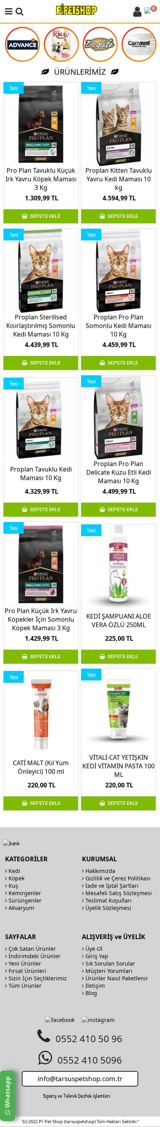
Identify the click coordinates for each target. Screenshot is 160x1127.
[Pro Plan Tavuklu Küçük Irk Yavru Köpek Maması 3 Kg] (40, 124)
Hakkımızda (99, 871)
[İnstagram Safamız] (98, 1020)
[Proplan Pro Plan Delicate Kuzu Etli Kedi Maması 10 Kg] (118, 417)
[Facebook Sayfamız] (60, 1020)
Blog (90, 993)
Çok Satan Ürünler (31, 948)
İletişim (94, 985)
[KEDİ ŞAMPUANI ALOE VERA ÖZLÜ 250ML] (118, 566)
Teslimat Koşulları (108, 900)
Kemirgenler (24, 893)
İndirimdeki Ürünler (34, 956)
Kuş (12, 885)
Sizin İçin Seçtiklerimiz (37, 978)
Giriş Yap (96, 956)
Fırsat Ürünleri (26, 971)
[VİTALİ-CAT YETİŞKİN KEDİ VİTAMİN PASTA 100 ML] (118, 711)
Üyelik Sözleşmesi (107, 907)
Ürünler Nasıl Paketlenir (116, 978)
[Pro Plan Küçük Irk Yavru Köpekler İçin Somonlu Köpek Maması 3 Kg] (40, 564)
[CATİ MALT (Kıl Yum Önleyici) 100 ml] (40, 713)
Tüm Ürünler (24, 985)
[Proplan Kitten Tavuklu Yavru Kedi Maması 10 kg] (118, 124)
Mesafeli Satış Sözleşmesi (118, 893)
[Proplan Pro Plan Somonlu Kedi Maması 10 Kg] (118, 271)
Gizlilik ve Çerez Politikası (117, 878)
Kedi (13, 871)
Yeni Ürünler (24, 963)
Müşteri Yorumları (108, 971)
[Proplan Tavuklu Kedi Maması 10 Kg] (40, 420)
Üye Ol (93, 948)
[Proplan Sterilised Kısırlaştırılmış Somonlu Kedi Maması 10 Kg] (40, 271)
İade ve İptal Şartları (111, 885)
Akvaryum (20, 907)
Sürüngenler (24, 900)
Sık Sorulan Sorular (109, 963)
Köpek (15, 878)
